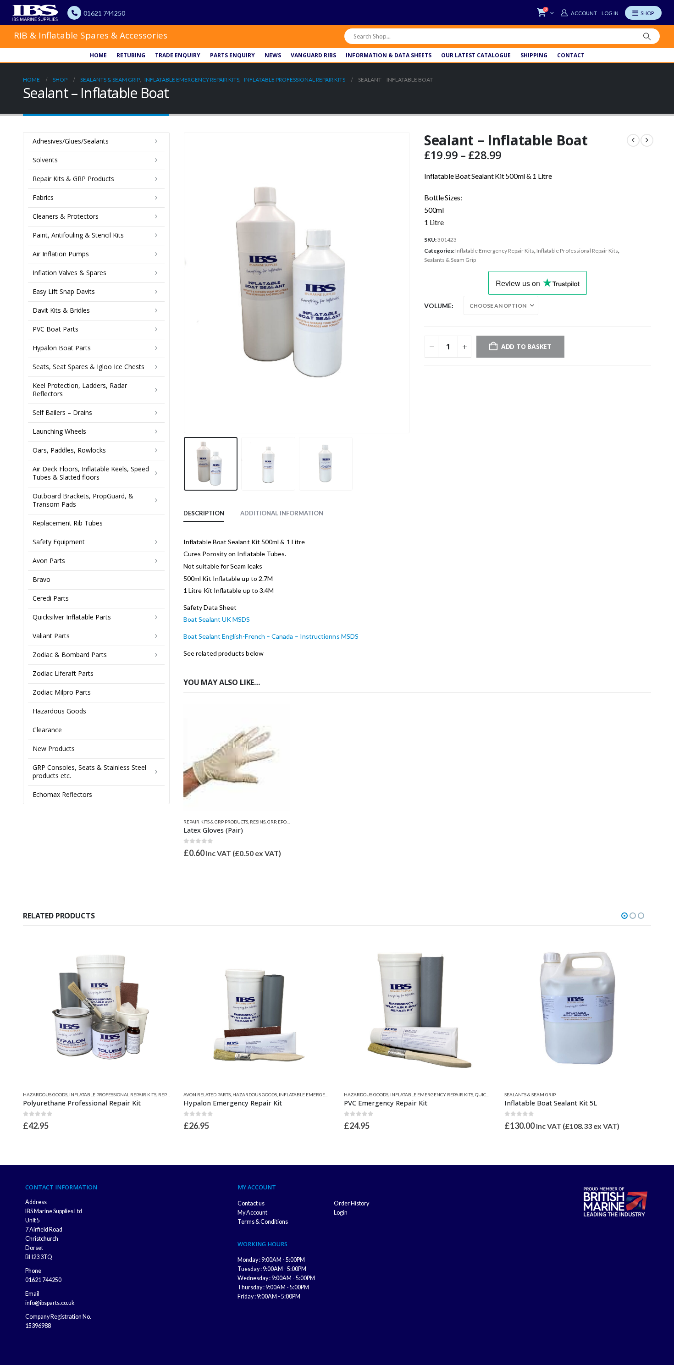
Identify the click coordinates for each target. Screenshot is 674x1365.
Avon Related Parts (207, 1094)
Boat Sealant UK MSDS (216, 619)
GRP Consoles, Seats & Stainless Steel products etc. (89, 771)
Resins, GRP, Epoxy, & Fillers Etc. (287, 821)
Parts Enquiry (232, 55)
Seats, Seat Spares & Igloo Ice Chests (88, 366)
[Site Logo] (35, 13)
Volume (438, 305)
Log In (610, 13)
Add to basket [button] (275, 719)
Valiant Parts (51, 635)
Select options (154, 952)
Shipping (533, 55)
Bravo (41, 579)
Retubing (130, 55)
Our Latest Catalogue (476, 55)
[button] (186, 282)
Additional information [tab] (281, 513)
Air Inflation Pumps (61, 253)
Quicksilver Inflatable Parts (72, 617)
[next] (647, 140)
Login (341, 1212)
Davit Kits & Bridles (61, 310)
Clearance (47, 729)
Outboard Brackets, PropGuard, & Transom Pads (83, 500)
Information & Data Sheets (388, 55)
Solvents (45, 159)
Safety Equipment (59, 541)
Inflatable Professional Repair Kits (577, 250)
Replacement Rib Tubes (68, 523)
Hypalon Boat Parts (62, 347)
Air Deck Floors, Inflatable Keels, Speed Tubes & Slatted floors (91, 472)
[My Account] (578, 13)
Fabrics (43, 197)
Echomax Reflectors (62, 794)
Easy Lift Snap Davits (64, 291)
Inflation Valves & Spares (69, 272)
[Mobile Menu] (643, 13)
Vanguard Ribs (313, 55)
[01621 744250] (74, 13)
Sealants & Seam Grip (450, 259)
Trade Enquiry (177, 55)
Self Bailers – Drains (62, 412)
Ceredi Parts (51, 598)
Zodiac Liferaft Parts (63, 673)
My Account (252, 1212)
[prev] (633, 140)
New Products (54, 748)
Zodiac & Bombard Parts (70, 654)
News (273, 55)
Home (98, 55)
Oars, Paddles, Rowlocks (69, 450)
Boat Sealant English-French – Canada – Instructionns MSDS (271, 636)
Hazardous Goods (59, 711)
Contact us (251, 1203)
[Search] (647, 36)
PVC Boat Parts (55, 329)
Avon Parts (49, 560)
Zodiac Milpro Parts (62, 692)
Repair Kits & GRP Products (215, 821)
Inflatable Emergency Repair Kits (494, 250)
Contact (571, 55)
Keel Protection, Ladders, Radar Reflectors (80, 389)
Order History (351, 1203)
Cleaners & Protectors (66, 216)
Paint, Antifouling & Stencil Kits (78, 235)
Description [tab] (203, 513)
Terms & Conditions (263, 1221)
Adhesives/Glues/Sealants (71, 141)
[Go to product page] (236, 757)
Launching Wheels (59, 431)
